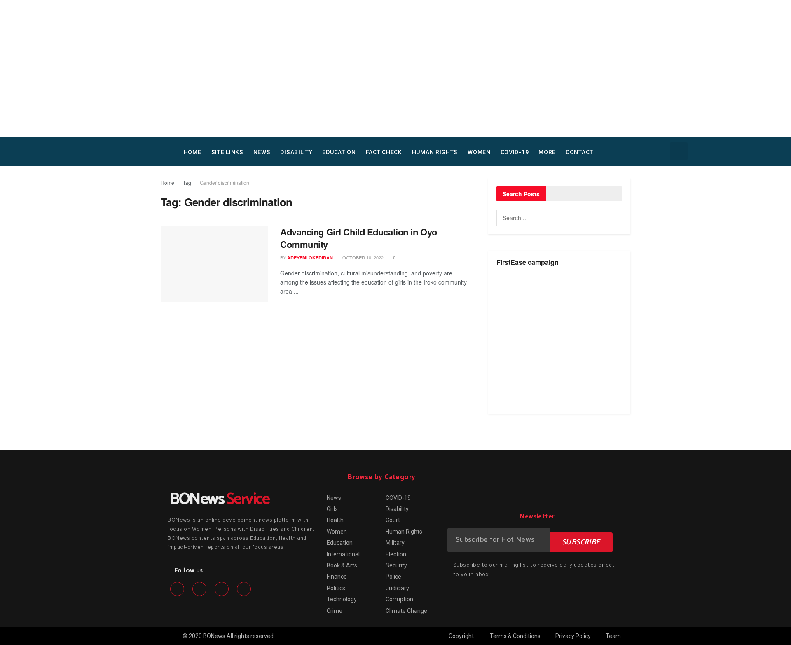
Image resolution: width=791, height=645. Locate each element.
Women (479, 152)
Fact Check (384, 152)
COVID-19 (515, 152)
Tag (187, 182)
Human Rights (435, 152)
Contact (579, 152)
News (262, 152)
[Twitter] (199, 589)
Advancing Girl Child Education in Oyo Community (358, 238)
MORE (547, 152)
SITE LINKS (227, 152)
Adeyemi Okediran (310, 257)
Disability (296, 152)
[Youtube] (244, 589)
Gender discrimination (224, 182)
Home (167, 182)
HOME (192, 152)
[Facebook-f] (177, 589)
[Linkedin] (222, 589)
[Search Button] (614, 218)
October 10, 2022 (362, 257)
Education (339, 152)
